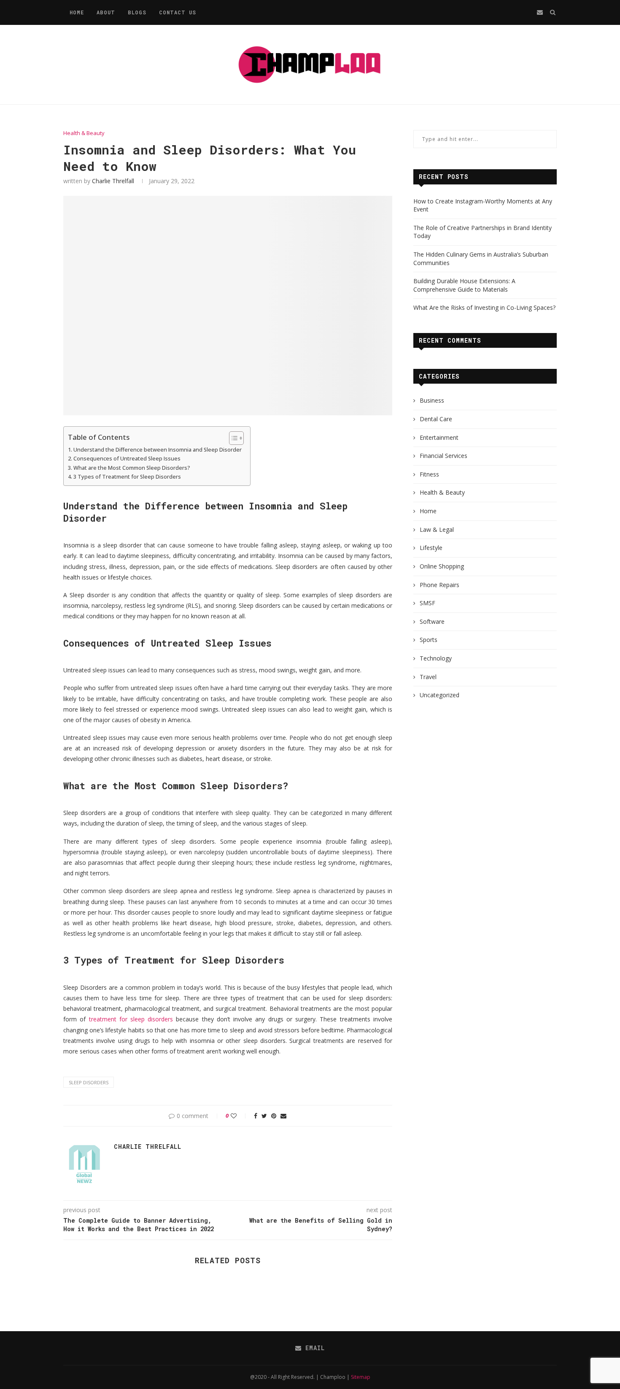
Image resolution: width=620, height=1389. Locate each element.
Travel (428, 677)
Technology (436, 658)
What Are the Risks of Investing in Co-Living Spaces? (484, 307)
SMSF (427, 603)
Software (432, 621)
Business (432, 400)
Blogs (137, 12)
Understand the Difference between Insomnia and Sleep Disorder (157, 449)
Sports (428, 640)
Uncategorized (439, 695)
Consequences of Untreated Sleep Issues (127, 458)
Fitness (429, 474)
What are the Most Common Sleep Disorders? (131, 467)
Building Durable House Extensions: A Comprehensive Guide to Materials (464, 285)
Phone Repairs (439, 585)
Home (77, 12)
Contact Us (177, 12)
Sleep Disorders (88, 1082)
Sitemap (360, 1377)
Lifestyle (431, 548)
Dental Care (436, 419)
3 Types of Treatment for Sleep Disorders (127, 476)
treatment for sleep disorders (131, 1019)
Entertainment (439, 437)
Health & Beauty (84, 133)
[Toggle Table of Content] (232, 438)
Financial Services (443, 456)
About (106, 12)
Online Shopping (442, 566)
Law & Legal (437, 529)
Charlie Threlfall (113, 181)
